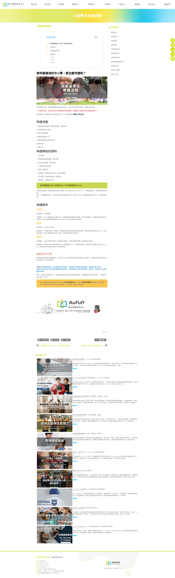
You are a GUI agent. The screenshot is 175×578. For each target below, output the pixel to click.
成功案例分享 (115, 49)
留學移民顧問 (86, 282)
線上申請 (151, 4)
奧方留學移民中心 (70, 282)
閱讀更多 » (75, 368)
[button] (43, 340)
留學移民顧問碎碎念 (117, 62)
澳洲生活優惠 (115, 70)
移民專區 (91, 4)
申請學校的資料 (55, 51)
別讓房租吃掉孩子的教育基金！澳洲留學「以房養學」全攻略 (90, 396)
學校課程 (61, 4)
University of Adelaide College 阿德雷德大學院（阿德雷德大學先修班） (93, 526)
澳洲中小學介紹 (78, 114)
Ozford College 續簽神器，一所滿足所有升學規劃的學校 (89, 489)
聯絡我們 (167, 4)
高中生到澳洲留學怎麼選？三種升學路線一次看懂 (87, 415)
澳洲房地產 (114, 66)
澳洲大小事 (114, 74)
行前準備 (107, 4)
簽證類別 (75, 4)
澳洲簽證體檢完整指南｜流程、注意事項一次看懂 (87, 433)
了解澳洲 (121, 4)
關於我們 (34, 4)
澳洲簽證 (114, 41)
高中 (52, 62)
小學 (52, 57)
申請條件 (53, 54)
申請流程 (53, 47)
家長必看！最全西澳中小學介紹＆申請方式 (85, 508)
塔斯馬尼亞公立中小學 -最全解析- (82, 470)
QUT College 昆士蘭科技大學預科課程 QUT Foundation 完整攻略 (91, 377)
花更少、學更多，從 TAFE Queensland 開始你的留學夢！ (89, 452)
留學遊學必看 (115, 57)
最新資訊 (47, 4)
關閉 (96, 37)
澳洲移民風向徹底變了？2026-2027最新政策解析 (87, 359)
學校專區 (114, 36)
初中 (52, 59)
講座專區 (137, 4)
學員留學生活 (115, 53)
